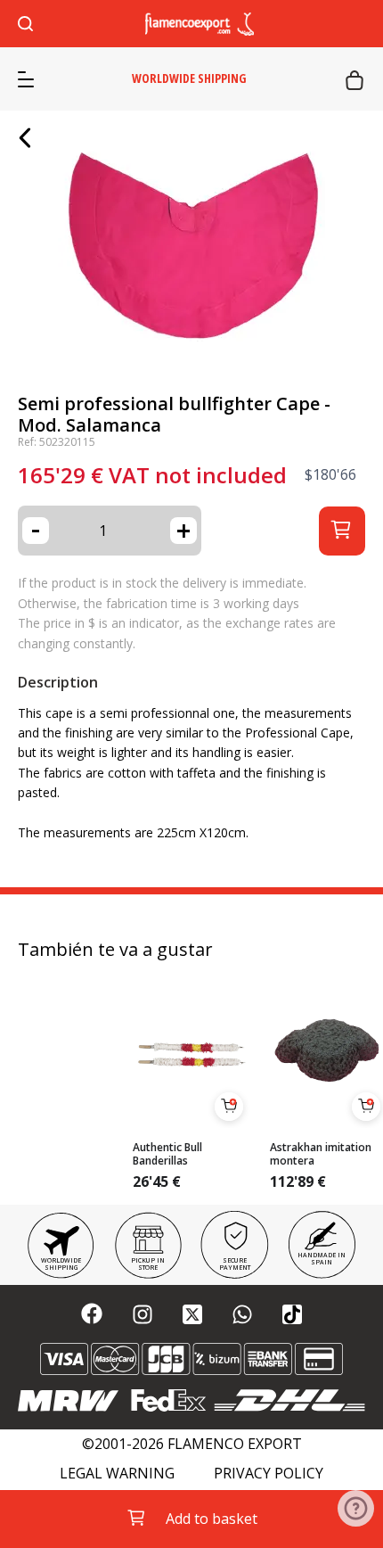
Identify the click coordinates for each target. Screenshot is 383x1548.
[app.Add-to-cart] (229, 1106)
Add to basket (211, 1518)
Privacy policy (268, 1473)
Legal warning (117, 1473)
